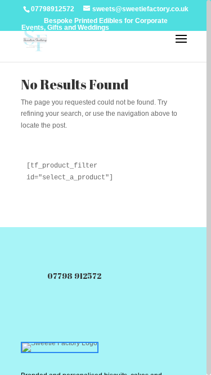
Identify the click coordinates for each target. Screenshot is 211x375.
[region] (105, 187)
